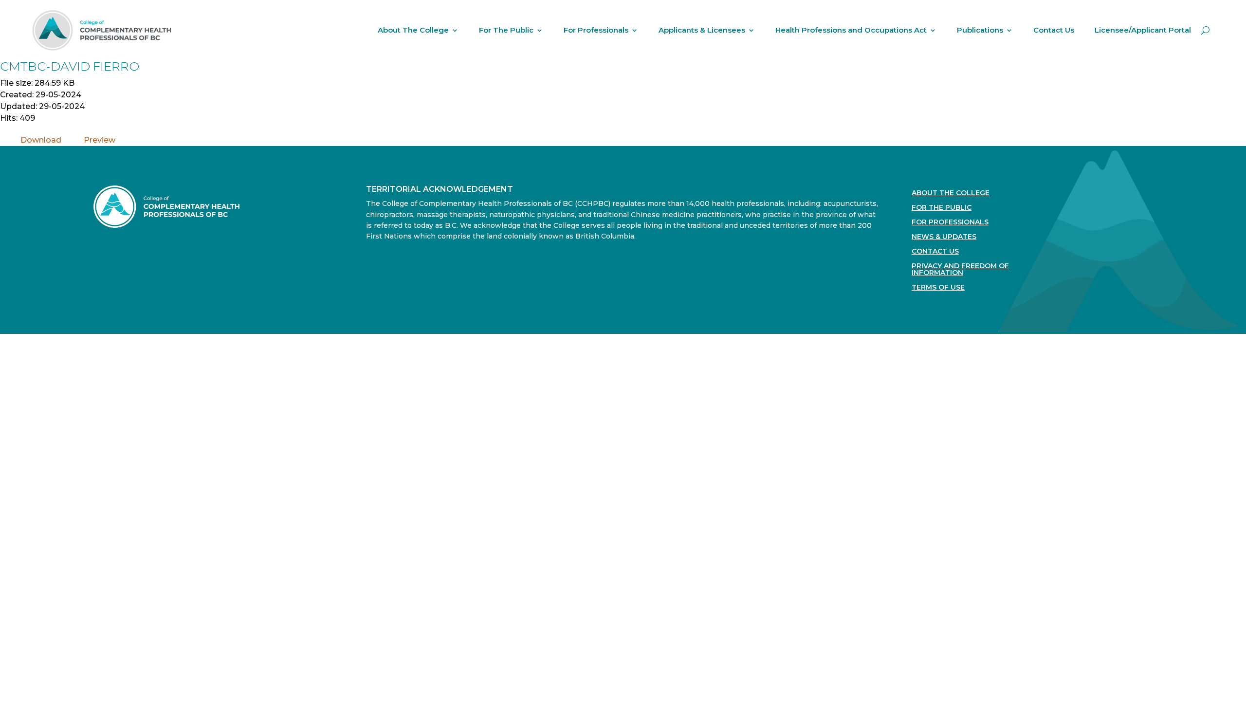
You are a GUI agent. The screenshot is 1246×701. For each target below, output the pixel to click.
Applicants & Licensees (702, 30)
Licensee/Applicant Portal (1143, 30)
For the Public (941, 208)
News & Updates (944, 237)
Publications (980, 30)
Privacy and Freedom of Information (960, 269)
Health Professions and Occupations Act (851, 30)
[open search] (1205, 30)
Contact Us (1053, 30)
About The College (413, 30)
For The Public (506, 30)
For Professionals (596, 30)
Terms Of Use (938, 288)
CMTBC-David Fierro (69, 66)
